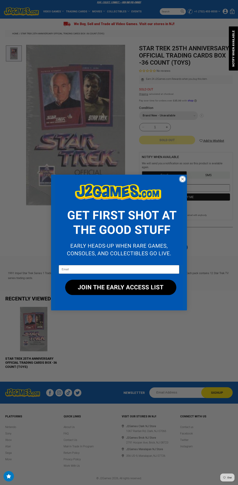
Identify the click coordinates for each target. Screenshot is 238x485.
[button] (119, 220)
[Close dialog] (182, 179)
